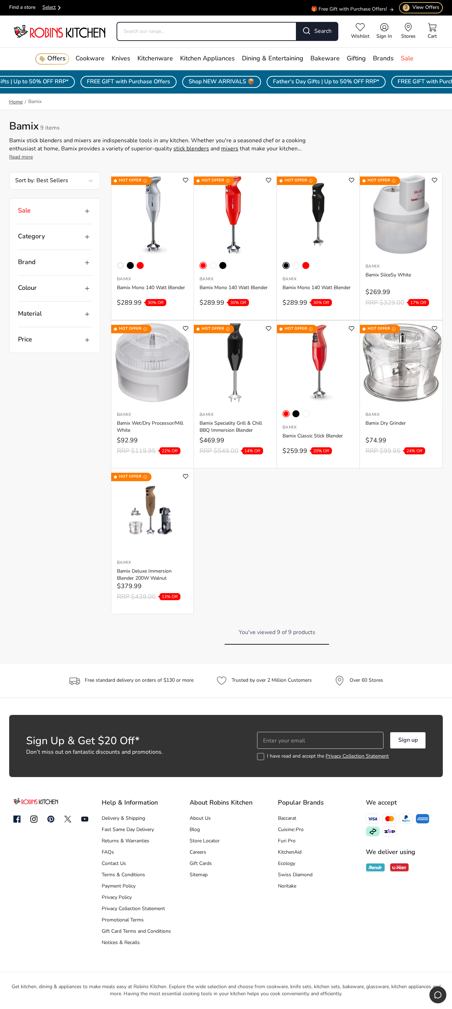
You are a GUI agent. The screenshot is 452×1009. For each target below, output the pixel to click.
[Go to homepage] (59, 31)
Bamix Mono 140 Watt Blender (151, 288)
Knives (121, 59)
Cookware (90, 59)
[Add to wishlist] (185, 180)
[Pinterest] (50, 819)
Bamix (124, 279)
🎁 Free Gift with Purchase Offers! (349, 9)
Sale (407, 59)
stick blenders (191, 149)
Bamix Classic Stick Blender (312, 436)
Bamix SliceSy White (388, 275)
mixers (229, 149)
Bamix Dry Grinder (385, 423)
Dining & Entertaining (272, 59)
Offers (56, 59)
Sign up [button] (408, 740)
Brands (383, 59)
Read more (21, 157)
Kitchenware (155, 59)
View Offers (422, 7)
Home (16, 102)
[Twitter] (67, 819)
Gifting (356, 59)
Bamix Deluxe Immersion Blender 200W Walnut (144, 575)
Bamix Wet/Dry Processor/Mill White (150, 427)
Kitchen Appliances (207, 59)
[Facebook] (16, 819)
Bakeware (325, 59)
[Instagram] (33, 819)
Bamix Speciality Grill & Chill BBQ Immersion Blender (231, 427)
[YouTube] (84, 819)
